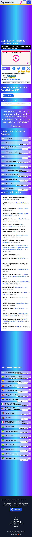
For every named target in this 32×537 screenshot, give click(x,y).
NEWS (9, 79)
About (16, 519)
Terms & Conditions (16, 524)
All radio (5, 46)
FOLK (18, 79)
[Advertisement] (16, 20)
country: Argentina (25, 46)
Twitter (27, 82)
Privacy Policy (16, 521)
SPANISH (12, 77)
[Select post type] (23, 103)
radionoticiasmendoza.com (15, 82)
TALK (13, 79)
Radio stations (14, 46)
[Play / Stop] (20, 2)
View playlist (7, 95)
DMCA (16, 526)
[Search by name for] (16, 104)
